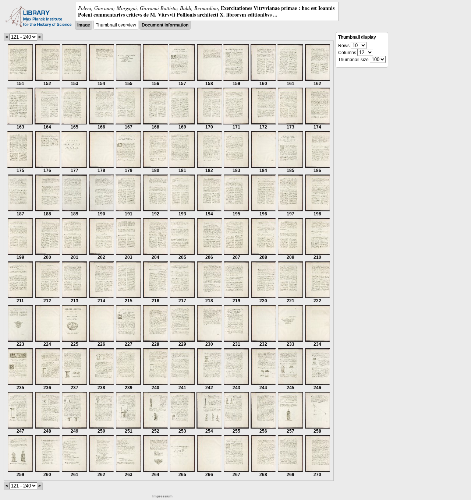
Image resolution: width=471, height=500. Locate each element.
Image (83, 25)
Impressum (162, 496)
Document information (165, 25)
